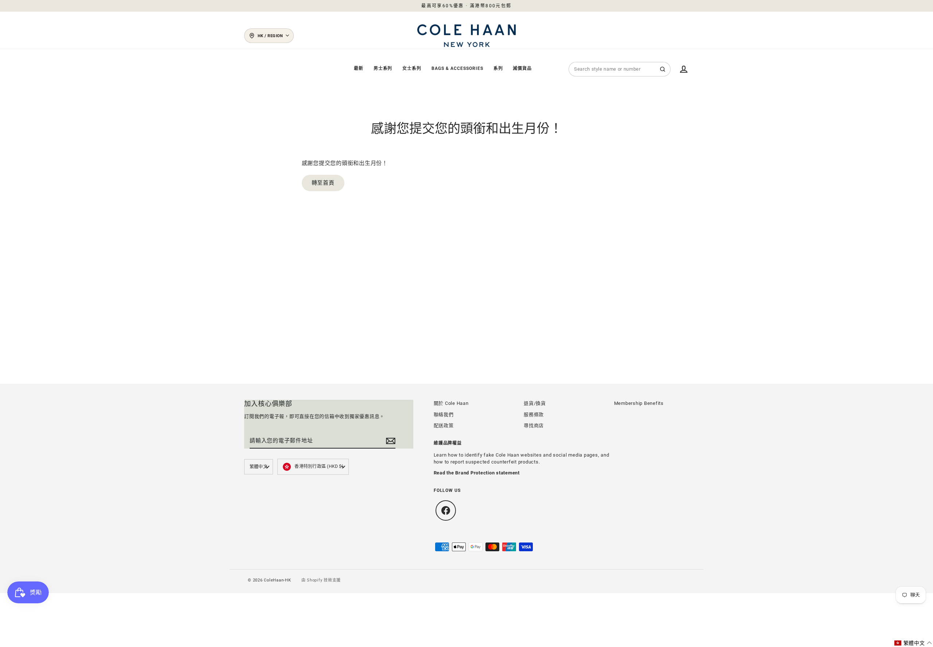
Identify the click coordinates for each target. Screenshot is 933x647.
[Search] (662, 69)
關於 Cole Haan (451, 403)
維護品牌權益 (448, 443)
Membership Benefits (639, 403)
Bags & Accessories (457, 68)
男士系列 (383, 68)
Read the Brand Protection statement (477, 473)
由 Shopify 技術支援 (321, 580)
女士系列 (411, 68)
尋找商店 (534, 425)
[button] (913, 643)
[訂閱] (389, 441)
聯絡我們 (444, 414)
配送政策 (444, 425)
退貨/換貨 (535, 403)
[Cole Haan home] (466, 35)
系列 (498, 68)
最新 (358, 68)
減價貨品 (522, 68)
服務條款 (534, 414)
